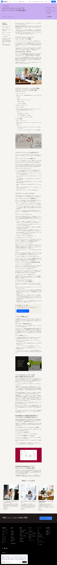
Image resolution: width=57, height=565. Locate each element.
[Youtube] (6, 548)
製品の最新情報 (13, 543)
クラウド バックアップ (19, 195)
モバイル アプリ (4, 531)
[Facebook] (4, 548)
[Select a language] (30, 1)
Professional (13, 531)
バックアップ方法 (19, 430)
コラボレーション (22, 166)
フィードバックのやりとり (30, 166)
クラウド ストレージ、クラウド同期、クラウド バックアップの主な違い (6, 30)
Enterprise (12, 534)
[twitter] (46, 16)
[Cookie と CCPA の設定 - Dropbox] (14, 559)
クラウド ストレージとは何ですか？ (6, 33)
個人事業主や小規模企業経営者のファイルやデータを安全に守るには (6, 41)
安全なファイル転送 (22, 535)
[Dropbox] (5, 1)
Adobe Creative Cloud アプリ (32, 328)
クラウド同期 (17, 318)
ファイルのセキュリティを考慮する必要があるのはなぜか (6, 38)
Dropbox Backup (18, 475)
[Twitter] (2, 548)
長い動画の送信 (22, 531)
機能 (2, 534)
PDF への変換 (22, 541)
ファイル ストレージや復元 (24, 471)
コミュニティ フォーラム (40, 537)
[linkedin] (49, 16)
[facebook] (48, 16)
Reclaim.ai (12, 540)
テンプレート (4, 540)
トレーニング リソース (31, 540)
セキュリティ (4, 537)
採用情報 (47, 531)
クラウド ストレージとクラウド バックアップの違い (6, 27)
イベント (38, 531)
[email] (50, 16)
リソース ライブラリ (40, 534)
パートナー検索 (39, 544)
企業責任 (47, 534)
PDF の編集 (21, 538)
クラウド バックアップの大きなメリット (21, 216)
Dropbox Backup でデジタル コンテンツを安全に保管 (6, 45)
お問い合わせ (30, 531)
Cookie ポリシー (30, 534)
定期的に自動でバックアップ (34, 300)
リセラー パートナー (40, 540)
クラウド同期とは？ (5, 36)
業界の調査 (17, 395)
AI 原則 (29, 537)
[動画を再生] (28, 363)
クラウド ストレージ (21, 23)
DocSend (12, 537)
